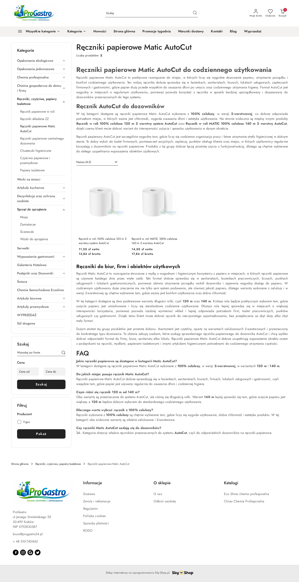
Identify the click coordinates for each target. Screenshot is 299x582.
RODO (88, 530)
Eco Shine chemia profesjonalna (246, 494)
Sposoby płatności (96, 523)
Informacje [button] (92, 483)
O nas (158, 494)
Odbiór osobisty (165, 501)
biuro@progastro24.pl (28, 534)
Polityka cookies (94, 516)
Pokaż (41, 433)
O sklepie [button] (162, 483)
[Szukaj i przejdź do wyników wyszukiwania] (195, 13)
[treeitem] (41, 61)
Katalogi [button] (231, 483)
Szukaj (41, 384)
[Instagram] (23, 552)
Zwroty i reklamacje (96, 501)
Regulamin (90, 508)
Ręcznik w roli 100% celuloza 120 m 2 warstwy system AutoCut (103, 241)
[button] (77, 31)
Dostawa (89, 494)
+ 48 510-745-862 (25, 541)
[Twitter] (37, 552)
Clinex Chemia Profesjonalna (244, 501)
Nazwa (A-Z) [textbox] (83, 162)
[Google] (30, 552)
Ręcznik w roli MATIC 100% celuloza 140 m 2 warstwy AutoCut (154, 241)
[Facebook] (16, 552)
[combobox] (97, 162)
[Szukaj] (63, 353)
